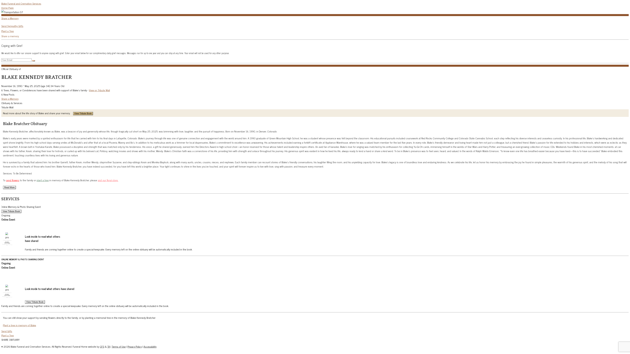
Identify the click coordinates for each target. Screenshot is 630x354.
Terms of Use (119, 346)
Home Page (7, 8)
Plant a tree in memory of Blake (19, 325)
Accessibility (150, 346)
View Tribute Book (83, 113)
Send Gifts (6, 331)
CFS (102, 346)
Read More (9, 187)
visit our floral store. (108, 180)
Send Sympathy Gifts (12, 26)
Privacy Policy (134, 346)
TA (108, 346)
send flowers (12, 180)
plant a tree (43, 180)
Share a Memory (10, 18)
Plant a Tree (7, 31)
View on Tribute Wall (99, 90)
